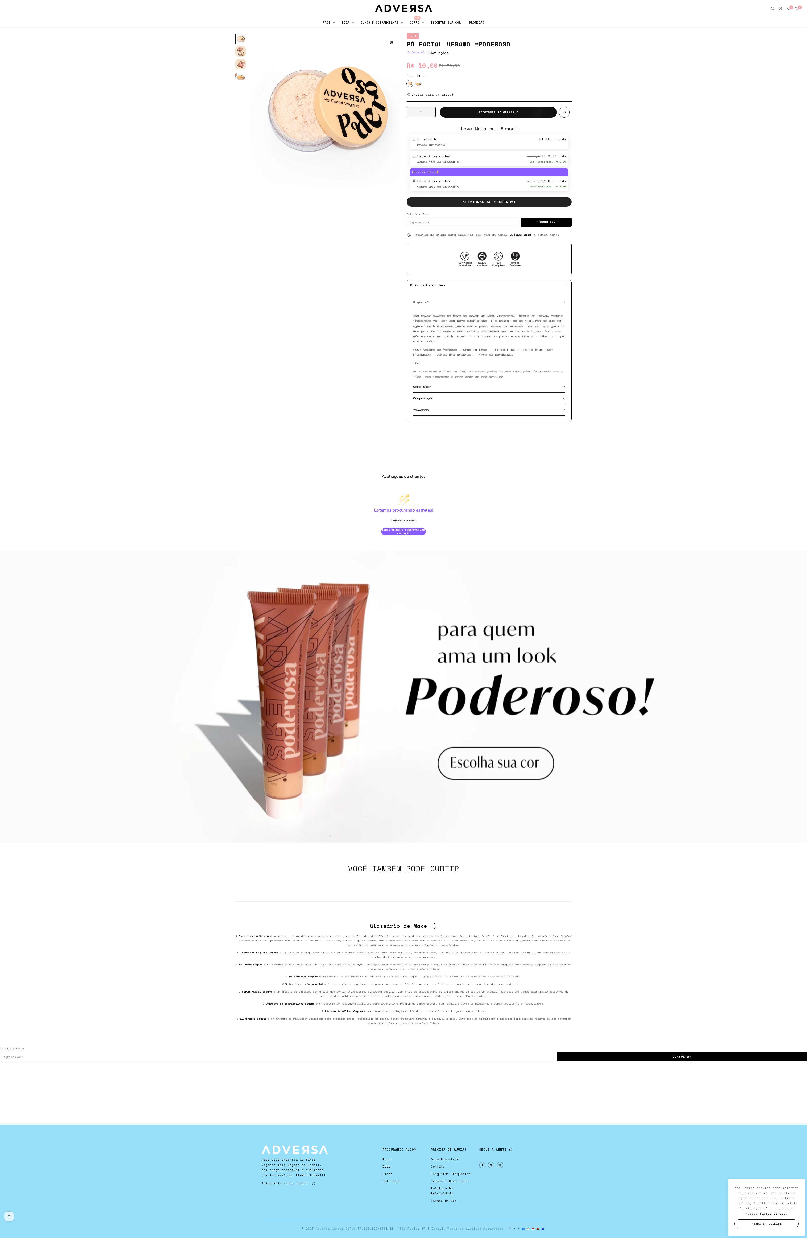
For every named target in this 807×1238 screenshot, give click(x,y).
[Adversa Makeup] (404, 8)
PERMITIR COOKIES (767, 1224)
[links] (483, 1165)
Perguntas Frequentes (451, 1174)
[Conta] (780, 8)
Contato (438, 1166)
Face (386, 1159)
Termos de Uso (444, 1200)
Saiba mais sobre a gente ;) (289, 1183)
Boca (386, 1166)
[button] (564, 112)
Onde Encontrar (445, 1159)
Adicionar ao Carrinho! (489, 202)
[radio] (489, 141)
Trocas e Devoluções (450, 1181)
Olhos (387, 1174)
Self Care (391, 1181)
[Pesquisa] (773, 8)
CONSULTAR (546, 222)
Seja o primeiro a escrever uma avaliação (404, 531)
